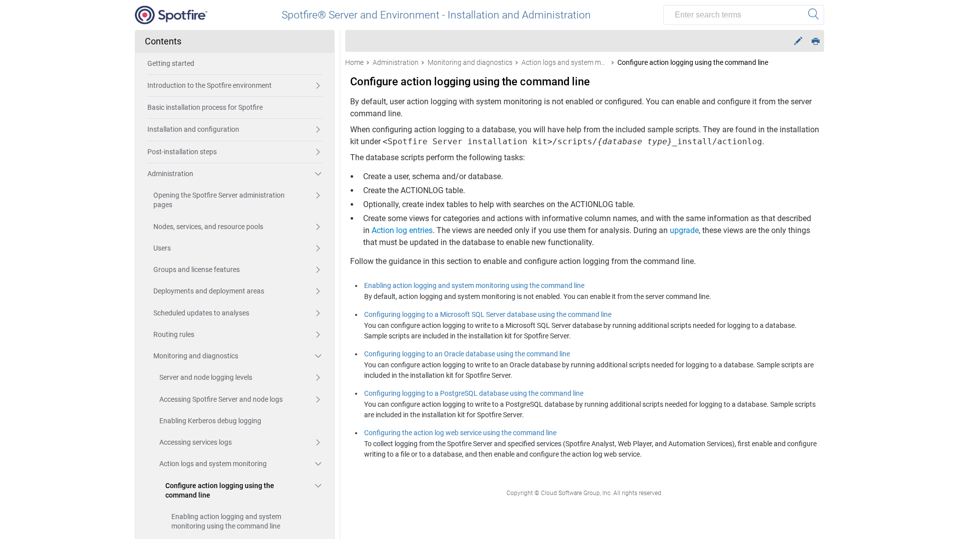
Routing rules (173, 334)
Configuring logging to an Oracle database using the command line (467, 354)
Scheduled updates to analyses (201, 313)
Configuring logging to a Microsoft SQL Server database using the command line (487, 314)
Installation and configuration (193, 129)
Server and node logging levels (205, 377)
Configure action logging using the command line (219, 490)
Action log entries (402, 230)
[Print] (816, 40)
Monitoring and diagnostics (195, 356)
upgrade (684, 230)
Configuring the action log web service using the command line (460, 433)
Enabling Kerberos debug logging (210, 421)
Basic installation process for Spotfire (205, 107)
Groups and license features (196, 269)
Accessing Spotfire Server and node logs (221, 399)
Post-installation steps (182, 152)
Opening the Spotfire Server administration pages (219, 200)
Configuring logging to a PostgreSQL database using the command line (473, 393)
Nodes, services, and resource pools (208, 227)
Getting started (170, 63)
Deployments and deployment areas (208, 291)
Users (162, 248)
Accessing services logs (195, 442)
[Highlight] (798, 41)
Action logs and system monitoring (213, 464)
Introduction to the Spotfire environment (209, 85)
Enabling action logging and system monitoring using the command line (226, 521)
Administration (170, 174)
